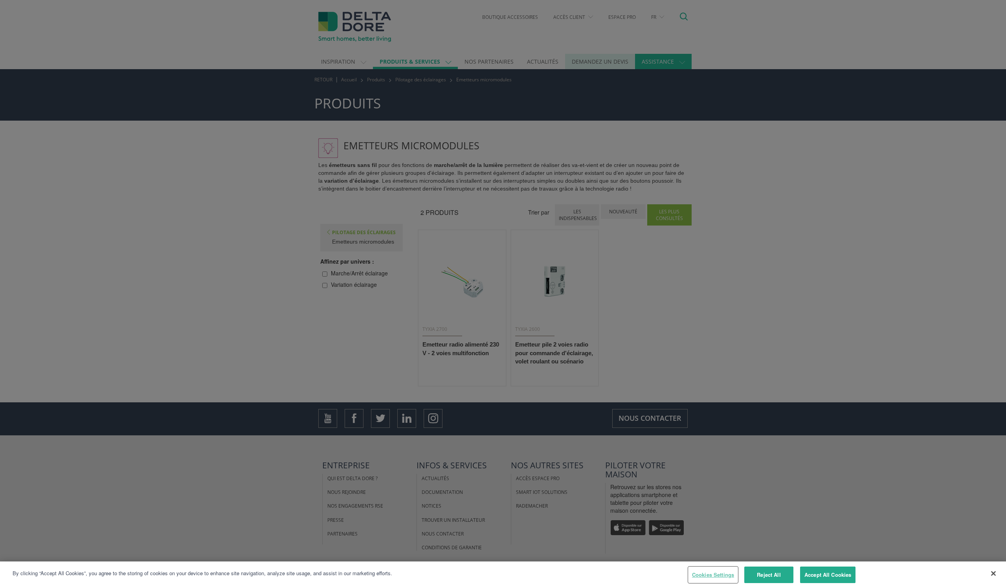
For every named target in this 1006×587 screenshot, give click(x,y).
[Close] (993, 573)
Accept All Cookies (827, 574)
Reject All (768, 574)
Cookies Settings (713, 574)
